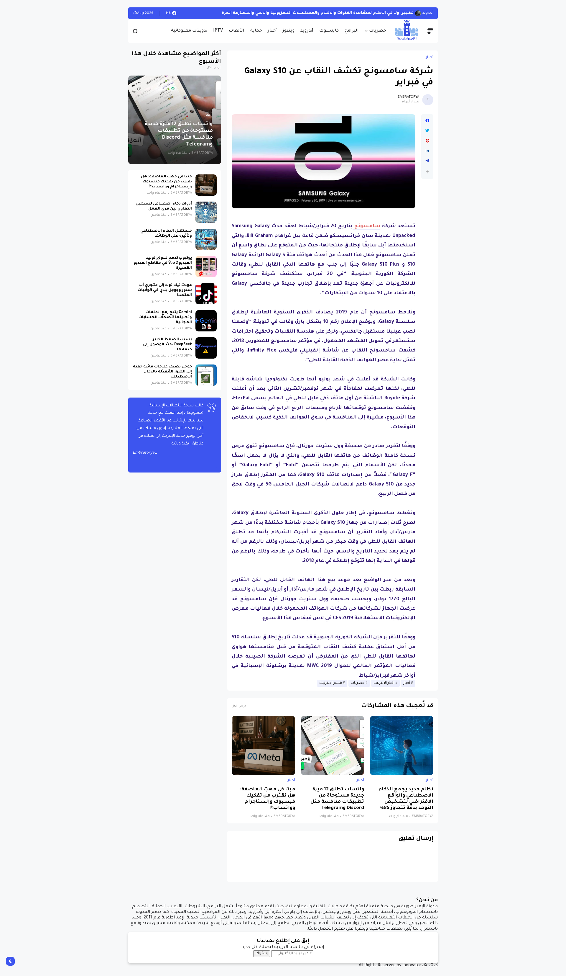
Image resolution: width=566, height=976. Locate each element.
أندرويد (306, 31)
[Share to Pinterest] (427, 141)
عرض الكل (239, 706)
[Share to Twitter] (427, 131)
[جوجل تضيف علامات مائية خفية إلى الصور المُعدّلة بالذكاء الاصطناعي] (206, 375)
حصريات (377, 31)
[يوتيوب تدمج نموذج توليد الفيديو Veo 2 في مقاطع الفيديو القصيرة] (206, 266)
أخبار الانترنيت (384, 683)
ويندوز (288, 31)
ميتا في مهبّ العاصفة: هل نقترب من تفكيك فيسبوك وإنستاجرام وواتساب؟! (267, 799)
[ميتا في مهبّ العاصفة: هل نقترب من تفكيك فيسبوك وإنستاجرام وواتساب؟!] (263, 745)
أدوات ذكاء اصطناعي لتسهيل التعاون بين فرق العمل (164, 206)
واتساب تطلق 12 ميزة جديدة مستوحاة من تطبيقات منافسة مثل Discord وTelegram (337, 799)
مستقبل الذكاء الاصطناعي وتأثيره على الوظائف (166, 233)
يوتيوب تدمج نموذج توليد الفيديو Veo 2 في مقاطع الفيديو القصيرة (163, 263)
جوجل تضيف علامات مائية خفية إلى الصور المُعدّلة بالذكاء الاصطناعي (162, 372)
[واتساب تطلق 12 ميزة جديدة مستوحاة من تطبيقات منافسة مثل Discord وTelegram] (332, 745)
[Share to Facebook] (427, 121)
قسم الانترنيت (330, 683)
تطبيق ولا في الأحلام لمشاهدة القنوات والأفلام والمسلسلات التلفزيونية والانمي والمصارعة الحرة (318, 13)
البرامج (352, 31)
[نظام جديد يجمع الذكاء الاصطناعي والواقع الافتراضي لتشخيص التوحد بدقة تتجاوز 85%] (401, 745)
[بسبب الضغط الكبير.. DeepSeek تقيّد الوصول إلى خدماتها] (206, 348)
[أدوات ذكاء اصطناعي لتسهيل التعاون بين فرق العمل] (206, 212)
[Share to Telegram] (427, 161)
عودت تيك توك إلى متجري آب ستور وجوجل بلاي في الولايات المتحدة (165, 290)
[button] (427, 171)
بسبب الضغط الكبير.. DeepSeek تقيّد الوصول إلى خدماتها (167, 345)
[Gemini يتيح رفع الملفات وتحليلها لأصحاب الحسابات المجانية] (206, 320)
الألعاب (236, 31)
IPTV (218, 31)
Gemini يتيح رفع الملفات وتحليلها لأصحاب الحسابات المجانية (165, 317)
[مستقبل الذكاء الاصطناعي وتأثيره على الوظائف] (206, 239)
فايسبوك (329, 31)
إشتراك (262, 954)
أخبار (272, 31)
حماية (256, 31)
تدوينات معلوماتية (189, 31)
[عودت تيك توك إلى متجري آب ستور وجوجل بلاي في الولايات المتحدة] (206, 293)
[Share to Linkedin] (427, 151)
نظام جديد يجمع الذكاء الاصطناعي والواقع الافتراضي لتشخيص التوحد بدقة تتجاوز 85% (406, 799)
